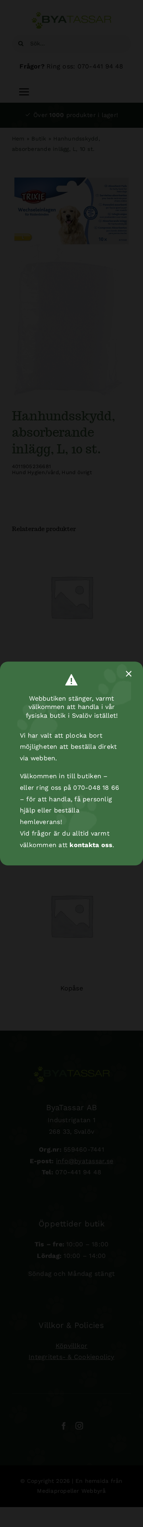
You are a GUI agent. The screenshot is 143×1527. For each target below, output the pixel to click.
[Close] (128, 674)
